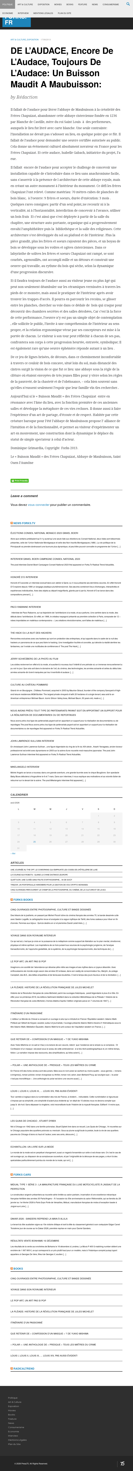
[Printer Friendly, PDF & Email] (20, 480)
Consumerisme (111, 4)
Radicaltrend (23, 1368)
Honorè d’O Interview (24, 577)
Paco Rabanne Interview (26, 606)
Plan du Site (64, 13)
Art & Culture (25, 4)
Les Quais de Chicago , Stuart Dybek (33, 1120)
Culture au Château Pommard (29, 684)
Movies (58, 4)
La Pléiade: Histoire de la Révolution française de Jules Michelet (52, 987)
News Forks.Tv (24, 523)
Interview (23, 13)
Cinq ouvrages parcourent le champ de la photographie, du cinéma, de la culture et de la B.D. (58, 889)
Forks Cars (22, 1174)
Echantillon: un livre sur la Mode (32, 1146)
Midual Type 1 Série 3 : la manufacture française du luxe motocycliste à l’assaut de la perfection (65, 1186)
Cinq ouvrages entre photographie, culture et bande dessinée (51, 909)
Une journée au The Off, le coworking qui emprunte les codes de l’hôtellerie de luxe (54, 869)
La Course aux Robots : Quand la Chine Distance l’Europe (39, 874)
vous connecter (38, 504)
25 (34, 841)
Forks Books (23, 899)
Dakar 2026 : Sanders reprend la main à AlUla (39, 1218)
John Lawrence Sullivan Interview (32, 740)
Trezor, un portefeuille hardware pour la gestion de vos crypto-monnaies (49, 884)
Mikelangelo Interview (25, 766)
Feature (82, 4)
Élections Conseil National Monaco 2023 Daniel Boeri (44, 533)
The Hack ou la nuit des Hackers (31, 632)
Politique (7, 4)
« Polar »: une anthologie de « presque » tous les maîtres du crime (53, 1065)
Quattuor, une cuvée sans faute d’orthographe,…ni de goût (41, 879)
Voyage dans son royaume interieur (33, 935)
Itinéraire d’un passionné (26, 1013)
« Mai (13, 853)
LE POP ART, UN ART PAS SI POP (28, 961)
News (95, 4)
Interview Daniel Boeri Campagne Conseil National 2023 (45, 558)
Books (69, 4)
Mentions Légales (43, 13)
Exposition (43, 4)
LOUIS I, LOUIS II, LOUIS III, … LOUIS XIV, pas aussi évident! (44, 1091)
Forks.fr (16, 19)
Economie (7, 13)
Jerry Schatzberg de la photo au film (34, 658)
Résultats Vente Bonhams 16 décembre (35, 1240)
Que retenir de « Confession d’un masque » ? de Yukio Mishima (49, 1039)
